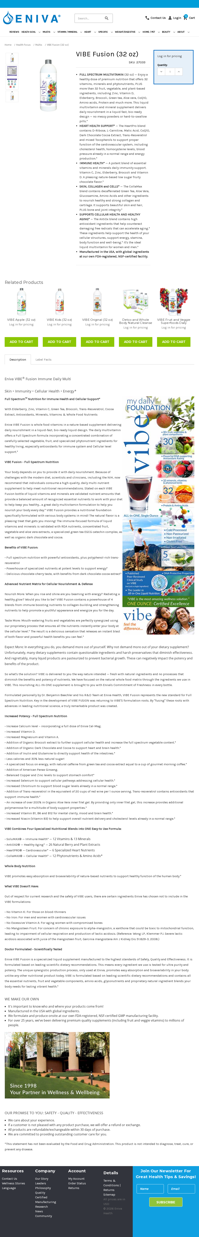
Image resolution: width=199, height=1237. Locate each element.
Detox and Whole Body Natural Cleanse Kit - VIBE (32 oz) (135, 321)
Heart (88, 32)
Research (41, 1206)
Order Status (77, 1183)
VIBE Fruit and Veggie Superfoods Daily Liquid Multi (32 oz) (173, 321)
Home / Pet (149, 32)
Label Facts (43, 359)
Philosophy (43, 1188)
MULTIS (47, 32)
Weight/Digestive (125, 32)
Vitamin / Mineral (68, 32)
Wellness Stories (13, 1183)
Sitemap (109, 1194)
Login (174, 18)
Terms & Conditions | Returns (112, 1185)
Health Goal (29, 32)
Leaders (40, 1183)
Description (18, 359)
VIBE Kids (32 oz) (59, 319)
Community (43, 1216)
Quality (40, 1192)
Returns (73, 1188)
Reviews (14, 32)
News (39, 1211)
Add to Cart (21, 342)
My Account (76, 1178)
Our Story (41, 1178)
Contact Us (155, 18)
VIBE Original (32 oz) (97, 319)
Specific (103, 32)
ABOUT (181, 32)
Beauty (166, 32)
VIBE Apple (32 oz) (21, 319)
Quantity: (162, 65)
